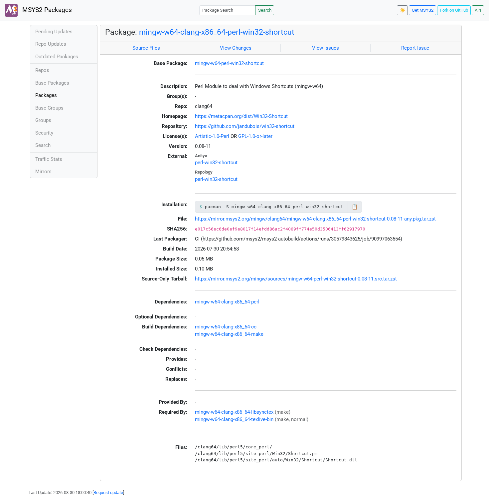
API (478, 10)
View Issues (325, 48)
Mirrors (43, 172)
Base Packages (52, 83)
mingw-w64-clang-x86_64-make (229, 334)
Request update (108, 492)
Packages (46, 95)
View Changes (235, 48)
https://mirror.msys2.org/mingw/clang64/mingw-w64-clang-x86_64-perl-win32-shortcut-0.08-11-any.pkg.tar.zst (315, 219)
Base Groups (49, 108)
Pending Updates (54, 32)
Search (264, 10)
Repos (42, 70)
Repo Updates (50, 44)
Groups (43, 120)
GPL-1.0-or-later (255, 136)
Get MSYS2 (422, 10)
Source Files (146, 48)
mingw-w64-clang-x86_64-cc (225, 327)
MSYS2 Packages (46, 10)
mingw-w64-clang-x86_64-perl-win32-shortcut (216, 32)
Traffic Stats (48, 159)
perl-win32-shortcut (216, 163)
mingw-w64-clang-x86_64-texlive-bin (234, 419)
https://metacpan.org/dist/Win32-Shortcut (241, 116)
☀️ (402, 10)
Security (44, 133)
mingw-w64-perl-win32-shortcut (229, 63)
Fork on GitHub (454, 10)
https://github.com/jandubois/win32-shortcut (244, 126)
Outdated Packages (56, 57)
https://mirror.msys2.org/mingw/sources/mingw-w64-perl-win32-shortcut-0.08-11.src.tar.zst (296, 279)
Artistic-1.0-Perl (212, 136)
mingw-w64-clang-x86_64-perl (227, 302)
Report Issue (415, 48)
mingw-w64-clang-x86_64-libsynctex (234, 412)
